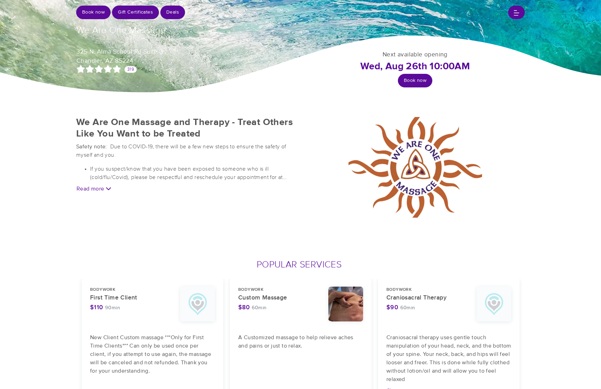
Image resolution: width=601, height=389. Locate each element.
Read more (91, 189)
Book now (93, 12)
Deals (172, 12)
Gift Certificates (135, 12)
